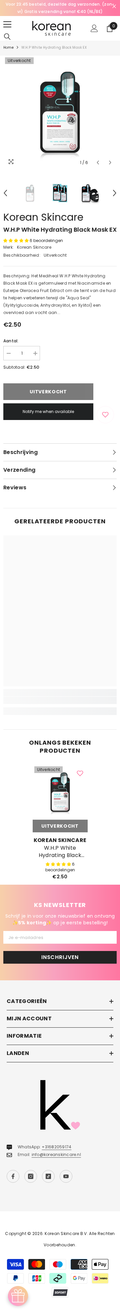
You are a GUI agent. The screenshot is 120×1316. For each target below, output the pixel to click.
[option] (60, 8)
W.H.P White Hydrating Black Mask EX (60, 851)
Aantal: (11, 341)
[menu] (7, 24)
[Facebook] (13, 1176)
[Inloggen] (94, 28)
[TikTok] (48, 1176)
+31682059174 (56, 1147)
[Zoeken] (7, 37)
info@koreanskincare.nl (56, 1154)
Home (8, 47)
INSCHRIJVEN (60, 957)
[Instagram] (30, 1176)
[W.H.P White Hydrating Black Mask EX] (60, 792)
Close (114, 6)
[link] (60, 700)
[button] (98, 162)
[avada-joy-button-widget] (18, 1296)
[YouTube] (66, 1176)
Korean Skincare (43, 217)
